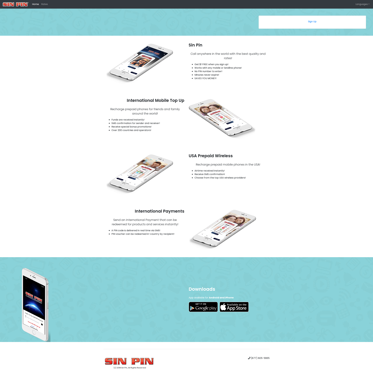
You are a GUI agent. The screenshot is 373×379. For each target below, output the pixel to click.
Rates (44, 4)
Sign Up (312, 21)
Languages (362, 4)
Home (35, 4)
